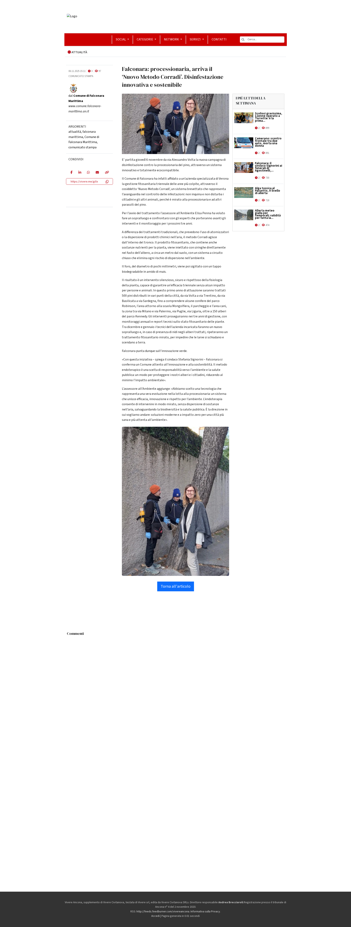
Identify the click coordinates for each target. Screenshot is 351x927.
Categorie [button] (145, 39)
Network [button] (172, 39)
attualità (74, 131)
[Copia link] (106, 172)
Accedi (155, 916)
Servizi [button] (195, 39)
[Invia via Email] (97, 172)
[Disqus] (175, 688)
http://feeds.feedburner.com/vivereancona (162, 912)
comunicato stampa (82, 147)
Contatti (219, 39)
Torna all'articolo (176, 586)
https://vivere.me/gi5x (84, 182)
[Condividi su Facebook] (71, 172)
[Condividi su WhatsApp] (88, 172)
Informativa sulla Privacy (205, 912)
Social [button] (121, 39)
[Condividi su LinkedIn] (79, 172)
